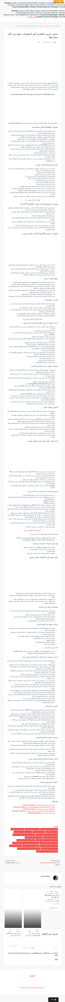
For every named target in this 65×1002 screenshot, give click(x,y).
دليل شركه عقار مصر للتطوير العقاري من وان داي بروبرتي (32, 935)
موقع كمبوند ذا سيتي (15, 845)
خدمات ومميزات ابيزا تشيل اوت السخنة (23, 834)
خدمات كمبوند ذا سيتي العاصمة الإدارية (46, 834)
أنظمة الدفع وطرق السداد (32, 829)
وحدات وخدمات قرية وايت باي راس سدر (29, 848)
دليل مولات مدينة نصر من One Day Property (41, 813)
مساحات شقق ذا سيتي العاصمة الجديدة (46, 840)
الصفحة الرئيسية (55, 25)
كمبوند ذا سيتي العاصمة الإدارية (34, 837)
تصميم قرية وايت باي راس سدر (23, 832)
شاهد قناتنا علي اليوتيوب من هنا (32, 530)
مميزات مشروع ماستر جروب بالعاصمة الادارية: (25, 843)
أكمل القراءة (56, 903)
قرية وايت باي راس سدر (50, 837)
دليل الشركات (47, 25)
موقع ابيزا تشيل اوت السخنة (30, 845)
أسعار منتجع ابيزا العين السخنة (49, 829)
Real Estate (51, 892)
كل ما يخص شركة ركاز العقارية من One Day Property (39, 805)
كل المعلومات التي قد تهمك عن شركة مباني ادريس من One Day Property (33, 811)
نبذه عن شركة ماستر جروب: (49, 848)
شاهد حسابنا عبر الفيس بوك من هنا (32, 319)
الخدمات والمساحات (38, 832)
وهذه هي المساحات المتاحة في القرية (47, 851)
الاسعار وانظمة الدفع (51, 832)
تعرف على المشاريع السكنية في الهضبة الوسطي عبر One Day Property (34, 807)
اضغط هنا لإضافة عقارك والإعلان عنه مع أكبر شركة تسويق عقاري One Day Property (32, 123)
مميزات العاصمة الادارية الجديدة (48, 843)
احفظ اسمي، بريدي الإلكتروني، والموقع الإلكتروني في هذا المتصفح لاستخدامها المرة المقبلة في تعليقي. (33, 954)
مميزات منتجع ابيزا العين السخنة (48, 845)
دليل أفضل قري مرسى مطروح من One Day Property (39, 809)
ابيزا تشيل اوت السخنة (17, 829)
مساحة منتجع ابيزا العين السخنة (25, 840)
